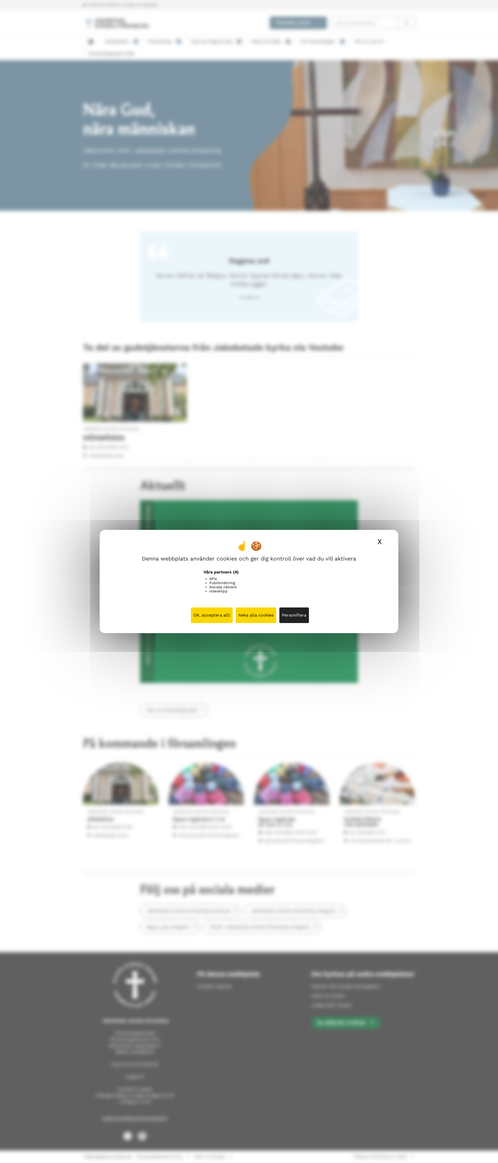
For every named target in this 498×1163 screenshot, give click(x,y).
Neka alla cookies (256, 615)
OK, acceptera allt (211, 615)
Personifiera (294, 615)
